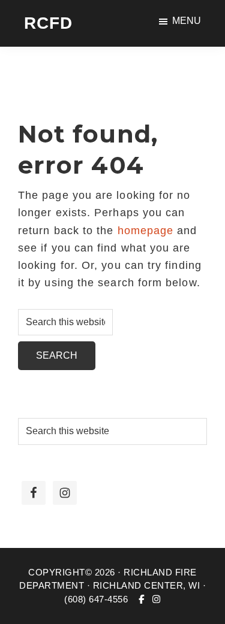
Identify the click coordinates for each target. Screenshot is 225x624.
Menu (186, 21)
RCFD (48, 23)
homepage (146, 231)
